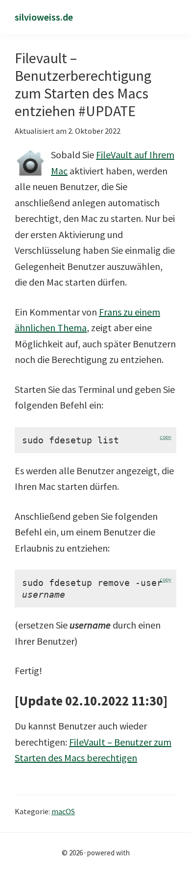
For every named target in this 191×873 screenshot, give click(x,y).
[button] (172, 18)
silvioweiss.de (44, 17)
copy (165, 436)
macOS (63, 811)
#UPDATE (107, 110)
